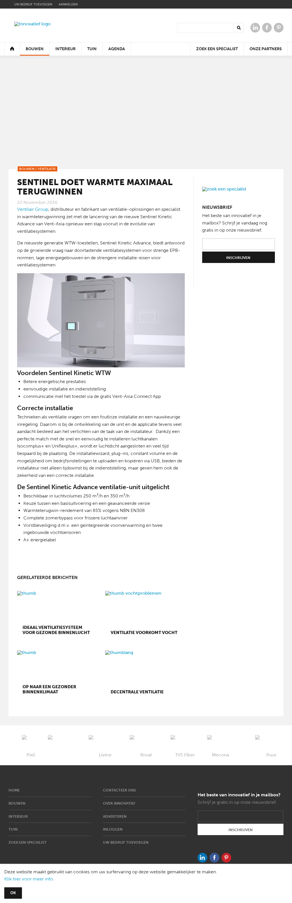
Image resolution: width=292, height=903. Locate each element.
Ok (13, 892)
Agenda (116, 48)
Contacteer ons (119, 790)
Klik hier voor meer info (28, 879)
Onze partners (266, 48)
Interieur (65, 48)
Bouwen (35, 48)
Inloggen (113, 829)
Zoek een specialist (217, 48)
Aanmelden (68, 4)
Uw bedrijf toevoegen (33, 4)
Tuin (92, 48)
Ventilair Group (32, 209)
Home (14, 790)
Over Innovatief (119, 803)
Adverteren (115, 816)
